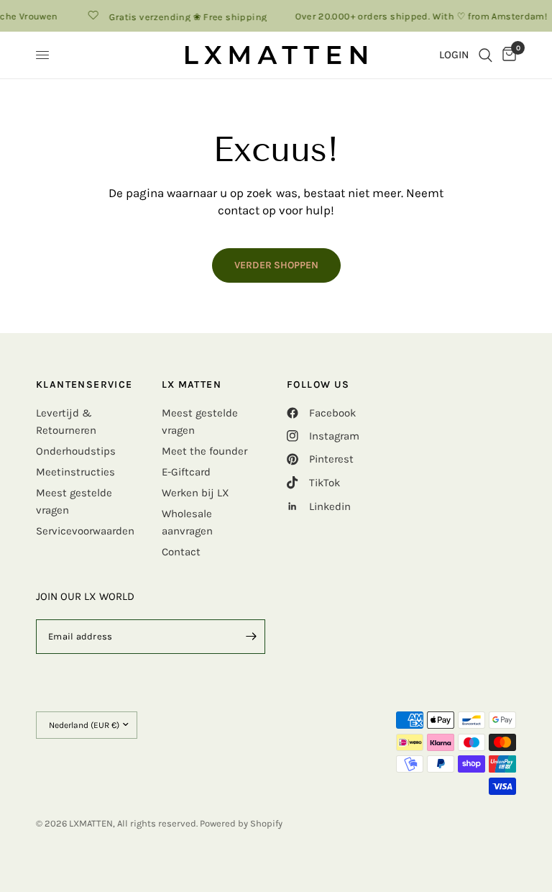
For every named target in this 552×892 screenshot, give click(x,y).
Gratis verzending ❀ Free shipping (184, 17)
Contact (181, 551)
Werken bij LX (195, 492)
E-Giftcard (186, 471)
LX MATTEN (192, 385)
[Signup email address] (250, 636)
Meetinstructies (75, 471)
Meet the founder (204, 451)
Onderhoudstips (76, 451)
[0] (506, 55)
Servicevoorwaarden (85, 530)
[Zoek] (485, 55)
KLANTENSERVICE (84, 385)
